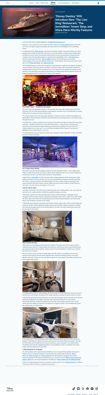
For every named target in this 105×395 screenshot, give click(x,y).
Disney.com (96, 394)
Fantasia (31, 299)
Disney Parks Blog (35, 63)
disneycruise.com (48, 63)
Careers (90, 394)
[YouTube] (78, 388)
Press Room (44, 3)
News (37, 3)
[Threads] (96, 388)
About (32, 3)
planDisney (78, 394)
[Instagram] (83, 388)
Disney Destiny (64, 44)
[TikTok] (73, 388)
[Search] (98, 3)
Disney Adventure (46, 355)
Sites (7, 3)
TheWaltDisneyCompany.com (56, 42)
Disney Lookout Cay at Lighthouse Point (68, 359)
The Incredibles (46, 59)
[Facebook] (87, 388)
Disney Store (84, 394)
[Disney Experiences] (10, 389)
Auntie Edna (34, 177)
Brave (61, 203)
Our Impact (75, 3)
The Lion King (73, 57)
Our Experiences (63, 3)
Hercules (70, 195)
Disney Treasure (33, 355)
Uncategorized (60, 11)
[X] (92, 388)
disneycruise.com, (71, 362)
